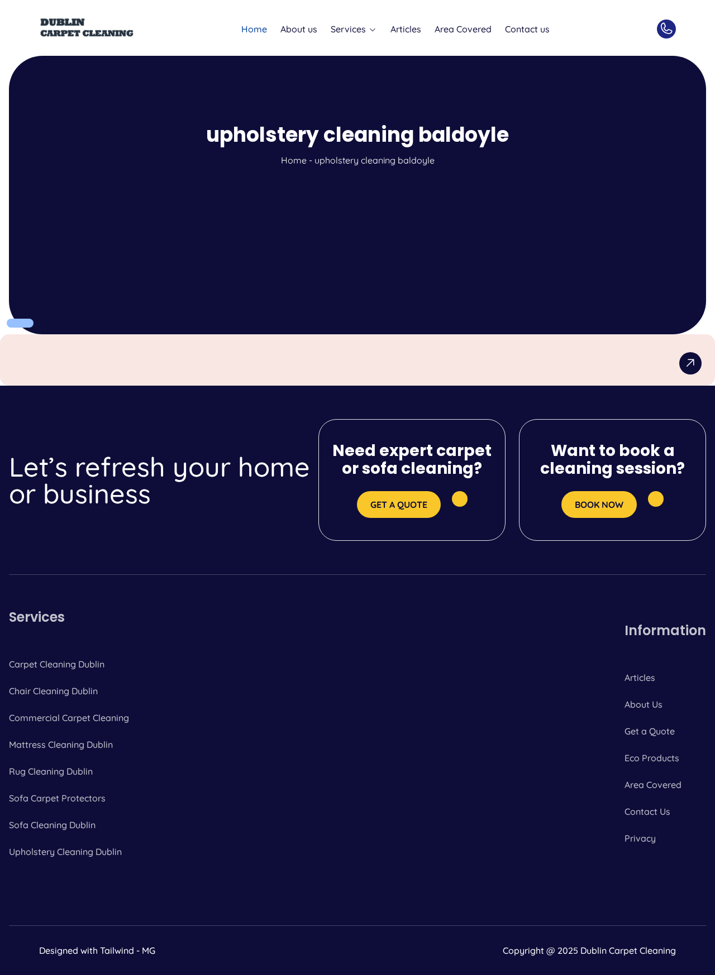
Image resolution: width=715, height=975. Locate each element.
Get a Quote (650, 731)
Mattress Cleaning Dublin (61, 744)
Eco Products (652, 757)
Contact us (527, 29)
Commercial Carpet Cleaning (69, 717)
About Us (643, 704)
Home (254, 29)
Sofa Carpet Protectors (57, 798)
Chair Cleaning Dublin (53, 691)
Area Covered (463, 29)
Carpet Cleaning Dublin (56, 664)
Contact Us (647, 811)
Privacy (640, 838)
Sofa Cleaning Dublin (52, 824)
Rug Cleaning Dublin (51, 771)
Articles (405, 29)
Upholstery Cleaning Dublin (65, 851)
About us (298, 29)
